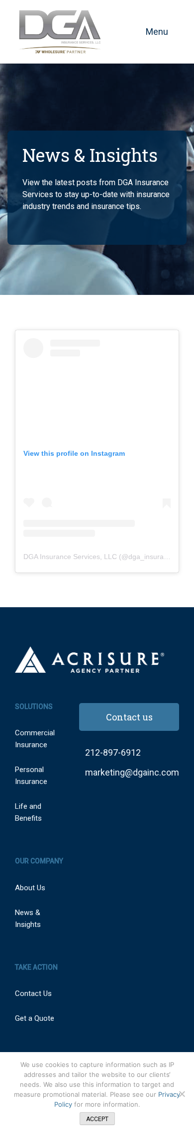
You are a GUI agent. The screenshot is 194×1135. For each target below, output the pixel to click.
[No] (182, 1094)
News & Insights (28, 918)
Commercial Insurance (35, 738)
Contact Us (33, 993)
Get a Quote (34, 1018)
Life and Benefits (28, 812)
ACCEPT (97, 1119)
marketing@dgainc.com (132, 772)
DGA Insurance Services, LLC (70, 557)
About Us (30, 887)
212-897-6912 (113, 752)
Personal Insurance (31, 775)
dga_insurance (151, 557)
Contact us (129, 717)
